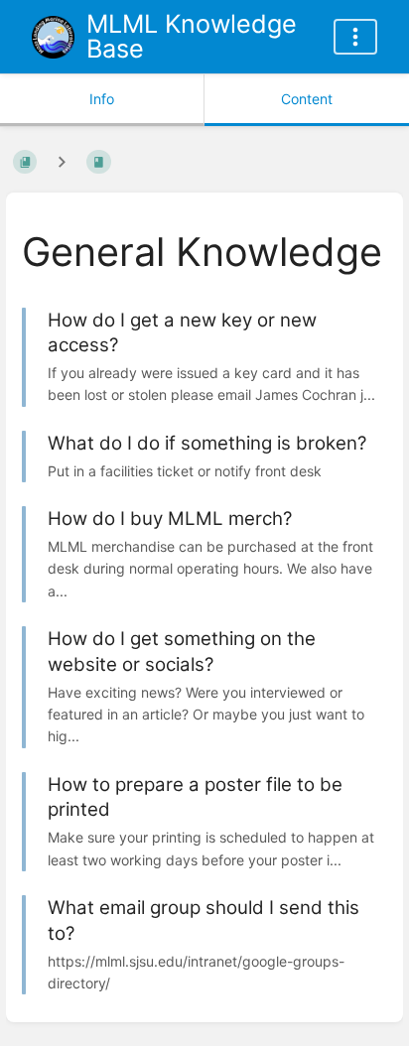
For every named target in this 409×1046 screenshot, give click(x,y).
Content (307, 98)
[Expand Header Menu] (355, 37)
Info (101, 98)
